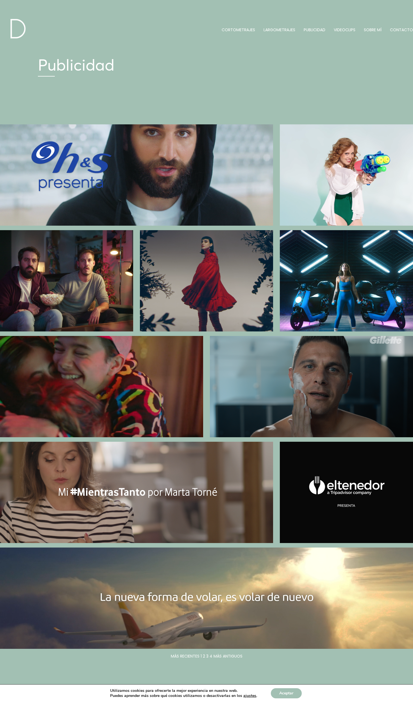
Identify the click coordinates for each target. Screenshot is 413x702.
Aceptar (286, 693)
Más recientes (185, 656)
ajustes (249, 695)
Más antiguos (228, 656)
